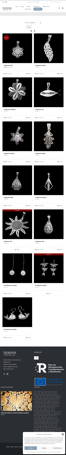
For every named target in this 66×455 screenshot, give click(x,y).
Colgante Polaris (9, 153)
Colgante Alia (8, 65)
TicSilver (21, 447)
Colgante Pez (39, 109)
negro (43, 429)
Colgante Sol (8, 241)
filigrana (37, 396)
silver (50, 396)
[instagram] (6, 2)
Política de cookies (31, 452)
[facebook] (3, 2)
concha (37, 425)
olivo (52, 413)
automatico (45, 409)
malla (43, 425)
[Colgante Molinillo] (17, 92)
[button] (63, 434)
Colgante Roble (40, 153)
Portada (31, 14)
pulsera (58, 413)
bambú (45, 413)
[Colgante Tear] (49, 224)
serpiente (58, 429)
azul (55, 425)
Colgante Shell (8, 197)
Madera (42, 392)
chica (52, 409)
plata (36, 392)
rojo (56, 421)
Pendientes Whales (10, 329)
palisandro (37, 405)
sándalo (42, 417)
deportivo (44, 421)
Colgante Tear (39, 241)
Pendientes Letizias (10, 285)
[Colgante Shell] (17, 180)
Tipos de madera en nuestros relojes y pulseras (15, 413)
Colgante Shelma (40, 197)
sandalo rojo (38, 413)
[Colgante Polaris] (17, 136)
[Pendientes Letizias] (17, 268)
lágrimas (50, 429)
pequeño (37, 429)
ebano (43, 396)
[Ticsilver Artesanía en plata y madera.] (7, 7)
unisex (50, 421)
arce (55, 417)
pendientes (56, 396)
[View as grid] (31, 30)
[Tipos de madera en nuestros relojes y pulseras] (16, 401)
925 (42, 401)
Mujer (54, 392)
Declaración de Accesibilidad (54, 452)
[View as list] (34, 30)
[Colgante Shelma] (49, 180)
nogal (49, 417)
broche (36, 421)
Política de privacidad (42, 452)
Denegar (44, 448)
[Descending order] (40, 22)
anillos (55, 401)
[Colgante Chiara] (49, 48)
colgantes (49, 401)
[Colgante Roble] (49, 136)
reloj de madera (54, 405)
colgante (45, 405)
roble (36, 417)
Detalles (29, 73)
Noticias (3, 414)
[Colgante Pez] (49, 92)
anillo (49, 425)
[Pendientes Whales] (17, 312)
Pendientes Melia (41, 285)
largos (36, 401)
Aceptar (31, 448)
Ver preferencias (57, 448)
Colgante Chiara (40, 65)
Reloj (49, 392)
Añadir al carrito (8, 73)
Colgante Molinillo (10, 109)
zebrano (37, 409)
